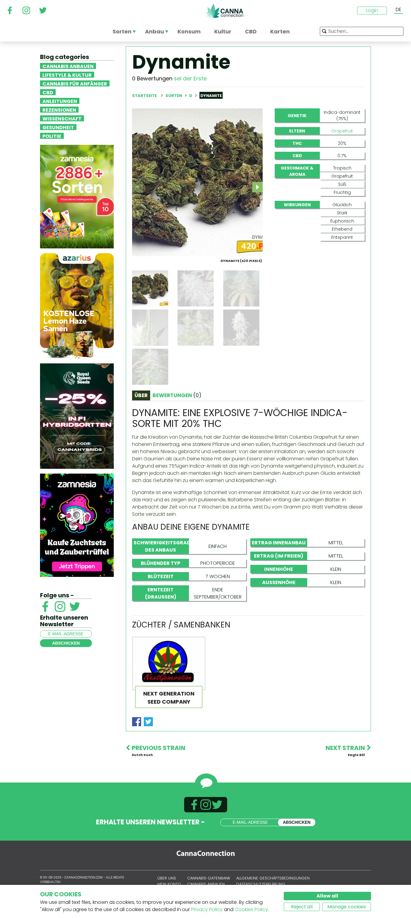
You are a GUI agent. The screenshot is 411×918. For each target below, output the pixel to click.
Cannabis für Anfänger (74, 83)
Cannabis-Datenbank (208, 878)
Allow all (327, 895)
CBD (47, 92)
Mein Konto (169, 884)
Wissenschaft (62, 118)
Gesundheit (58, 127)
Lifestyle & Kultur (67, 75)
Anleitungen (59, 101)
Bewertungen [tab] (177, 395)
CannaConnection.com (224, 10)
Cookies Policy (251, 909)
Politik (51, 136)
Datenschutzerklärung (260, 884)
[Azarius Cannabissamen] (77, 305)
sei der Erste (190, 78)
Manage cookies (346, 906)
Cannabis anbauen (68, 66)
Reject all (302, 906)
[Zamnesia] (77, 196)
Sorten (174, 95)
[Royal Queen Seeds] (77, 415)
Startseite (144, 95)
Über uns (166, 878)
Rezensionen (59, 110)
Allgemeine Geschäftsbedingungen (273, 878)
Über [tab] (141, 395)
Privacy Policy (207, 909)
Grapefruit (342, 131)
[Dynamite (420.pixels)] (197, 182)
